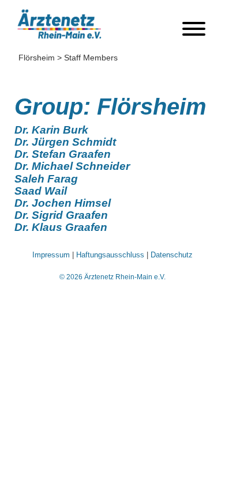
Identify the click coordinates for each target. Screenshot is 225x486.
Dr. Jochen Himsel (62, 203)
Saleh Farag (46, 179)
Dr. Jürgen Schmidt (65, 142)
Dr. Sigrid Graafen (61, 215)
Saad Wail (40, 191)
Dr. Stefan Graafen (62, 154)
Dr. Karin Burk (51, 130)
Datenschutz (172, 254)
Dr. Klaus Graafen (60, 227)
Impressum (51, 254)
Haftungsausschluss (110, 254)
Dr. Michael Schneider (72, 166)
